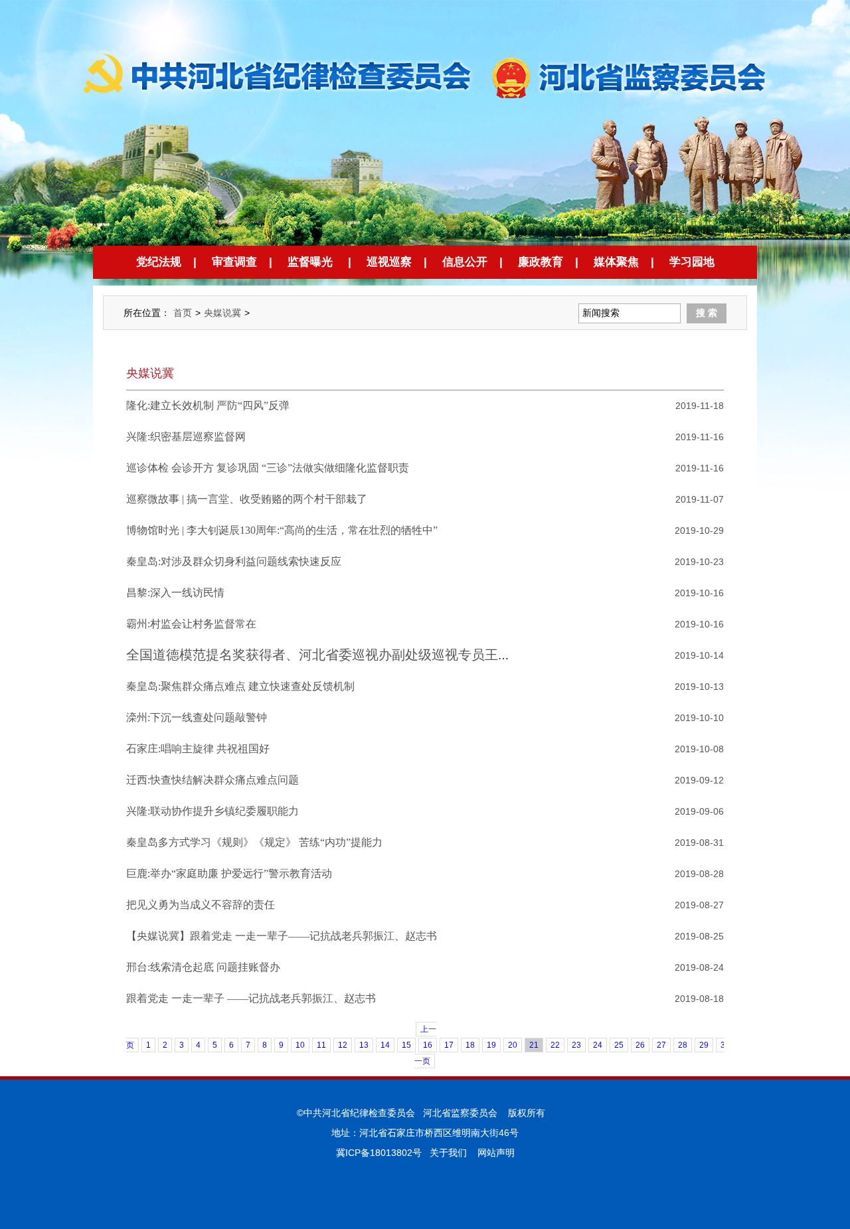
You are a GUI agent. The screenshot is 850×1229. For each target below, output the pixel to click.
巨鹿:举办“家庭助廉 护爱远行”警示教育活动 (229, 873)
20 (512, 1045)
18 (470, 1045)
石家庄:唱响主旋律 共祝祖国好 (198, 748)
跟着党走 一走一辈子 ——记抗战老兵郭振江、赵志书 (251, 998)
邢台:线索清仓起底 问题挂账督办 (203, 967)
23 (576, 1045)
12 (342, 1045)
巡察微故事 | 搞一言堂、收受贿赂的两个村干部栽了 (246, 499)
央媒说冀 (222, 312)
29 (704, 1045)
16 (427, 1045)
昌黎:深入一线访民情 (175, 592)
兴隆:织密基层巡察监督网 (186, 436)
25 (619, 1045)
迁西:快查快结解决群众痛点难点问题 (212, 779)
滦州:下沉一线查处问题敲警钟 (196, 717)
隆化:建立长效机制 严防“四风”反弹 (208, 405)
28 (682, 1045)
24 (597, 1045)
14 (385, 1045)
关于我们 (448, 1152)
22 (555, 1045)
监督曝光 (310, 262)
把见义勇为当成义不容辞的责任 (200, 904)
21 (534, 1045)
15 (406, 1045)
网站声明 (496, 1152)
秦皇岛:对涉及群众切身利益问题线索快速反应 (233, 561)
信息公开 (464, 262)
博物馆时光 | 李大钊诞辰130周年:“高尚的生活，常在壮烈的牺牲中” (282, 530)
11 (321, 1045)
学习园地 (692, 262)
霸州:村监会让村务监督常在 (191, 623)
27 (661, 1045)
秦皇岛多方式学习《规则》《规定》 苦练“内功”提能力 (254, 842)
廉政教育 (540, 262)
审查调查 (234, 262)
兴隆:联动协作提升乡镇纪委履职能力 (212, 811)
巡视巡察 (389, 262)
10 (300, 1045)
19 (491, 1045)
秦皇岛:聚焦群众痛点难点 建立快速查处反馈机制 (240, 686)
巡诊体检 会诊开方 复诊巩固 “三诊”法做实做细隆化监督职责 (267, 467)
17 (449, 1045)
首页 (182, 312)
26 (640, 1045)
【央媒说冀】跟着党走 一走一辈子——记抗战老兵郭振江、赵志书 (281, 936)
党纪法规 (158, 262)
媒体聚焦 (616, 262)
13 (364, 1045)
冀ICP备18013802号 (379, 1152)
